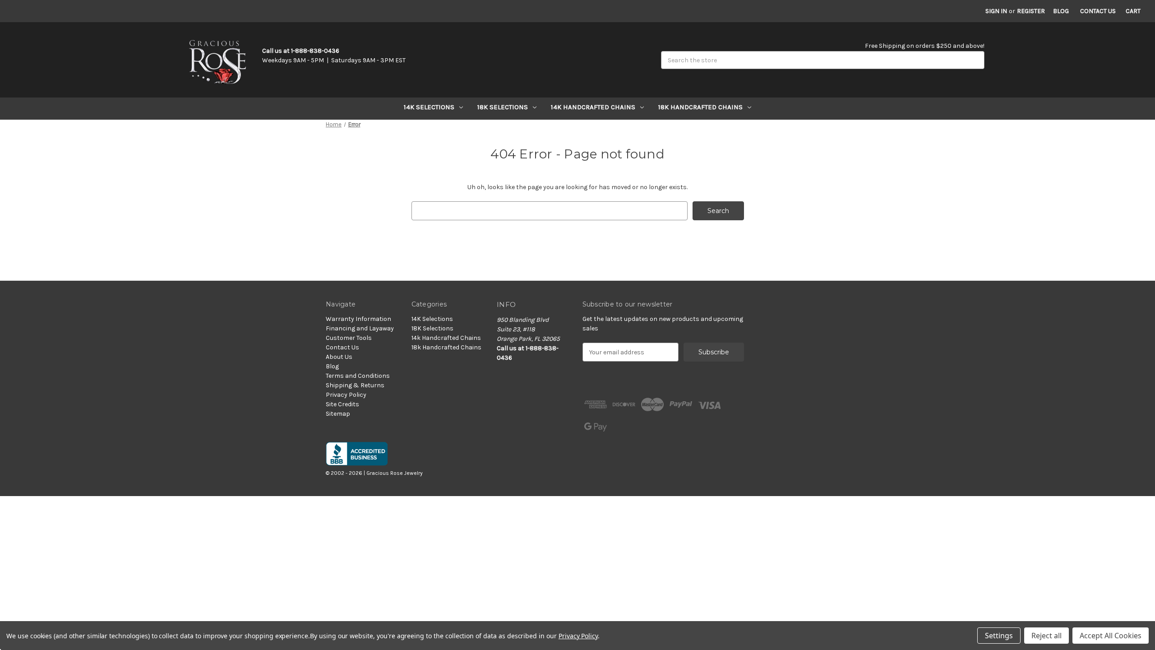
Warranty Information (358, 319)
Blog (1061, 11)
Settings (999, 636)
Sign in (996, 11)
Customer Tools (349, 338)
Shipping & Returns (355, 385)
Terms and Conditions (358, 376)
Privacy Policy (346, 395)
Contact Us (1098, 11)
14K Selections (429, 107)
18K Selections (502, 107)
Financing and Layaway (360, 328)
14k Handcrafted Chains (593, 107)
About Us (339, 357)
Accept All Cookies (1110, 636)
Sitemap (338, 414)
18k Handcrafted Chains (700, 107)
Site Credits (342, 404)
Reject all (1046, 636)
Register (1031, 11)
